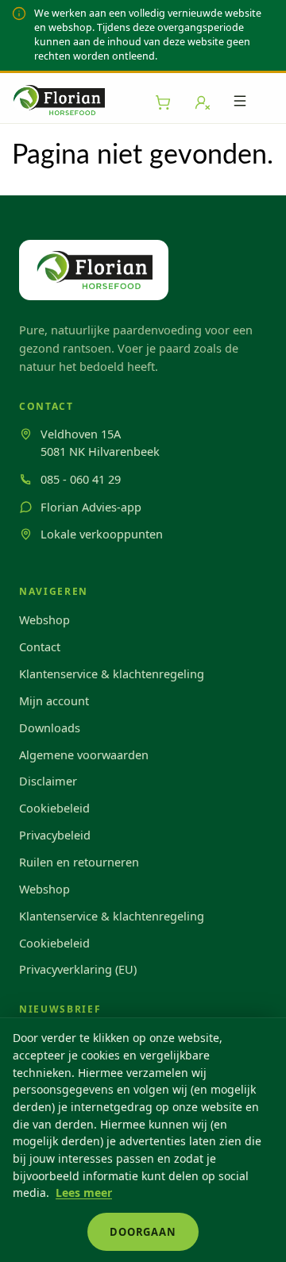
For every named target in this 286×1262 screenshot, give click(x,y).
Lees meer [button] (84, 1192)
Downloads (49, 727)
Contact (39, 646)
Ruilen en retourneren (79, 862)
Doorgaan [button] (143, 1232)
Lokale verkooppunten (102, 534)
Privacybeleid (55, 835)
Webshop (44, 619)
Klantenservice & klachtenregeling (111, 673)
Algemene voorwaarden (84, 754)
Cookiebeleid (54, 808)
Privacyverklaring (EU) (78, 969)
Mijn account (54, 700)
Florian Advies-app (91, 507)
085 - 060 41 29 (81, 479)
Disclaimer (48, 781)
